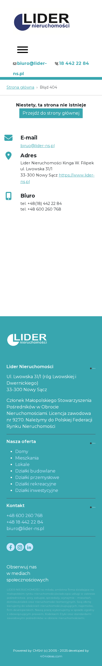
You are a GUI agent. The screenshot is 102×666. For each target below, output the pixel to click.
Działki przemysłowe (37, 477)
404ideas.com (51, 656)
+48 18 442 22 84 (25, 522)
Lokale (22, 464)
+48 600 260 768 (25, 515)
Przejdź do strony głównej (51, 113)
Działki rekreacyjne (35, 484)
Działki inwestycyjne (36, 490)
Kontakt (15, 505)
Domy (21, 451)
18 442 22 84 (74, 63)
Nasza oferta (21, 441)
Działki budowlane (35, 471)
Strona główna (20, 87)
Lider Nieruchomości (30, 366)
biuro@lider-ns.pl (25, 528)
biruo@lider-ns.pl (37, 145)
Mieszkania (27, 458)
